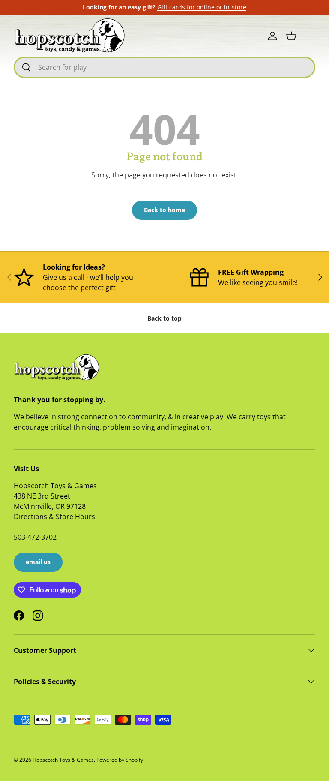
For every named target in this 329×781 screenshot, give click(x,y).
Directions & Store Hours (54, 516)
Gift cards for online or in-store (201, 7)
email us (38, 562)
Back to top (164, 318)
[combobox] (164, 67)
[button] (291, 36)
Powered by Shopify (119, 759)
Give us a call (63, 277)
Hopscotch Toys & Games (63, 759)
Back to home (164, 210)
